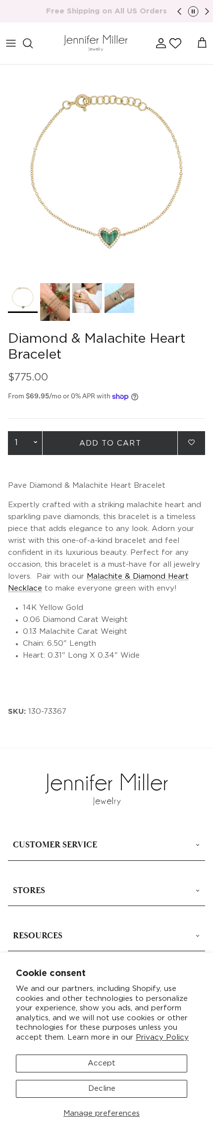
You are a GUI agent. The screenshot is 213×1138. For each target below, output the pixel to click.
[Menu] (11, 43)
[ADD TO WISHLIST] (191, 442)
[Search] (33, 43)
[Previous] (179, 11)
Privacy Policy (162, 1037)
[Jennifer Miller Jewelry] (95, 43)
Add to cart (110, 443)
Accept (101, 1063)
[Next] (207, 11)
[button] (175, 43)
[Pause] (193, 11)
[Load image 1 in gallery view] (106, 171)
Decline (101, 1088)
